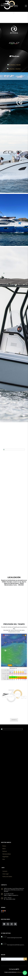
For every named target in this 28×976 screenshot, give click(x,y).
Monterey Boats (7, 854)
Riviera (4, 846)
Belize (4, 848)
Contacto (5, 871)
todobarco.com (20, 972)
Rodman (5, 851)
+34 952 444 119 (9, 893)
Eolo (4, 859)
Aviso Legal (6, 874)
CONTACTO (14, 720)
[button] (25, 973)
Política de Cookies (7, 876)
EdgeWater (5, 856)
